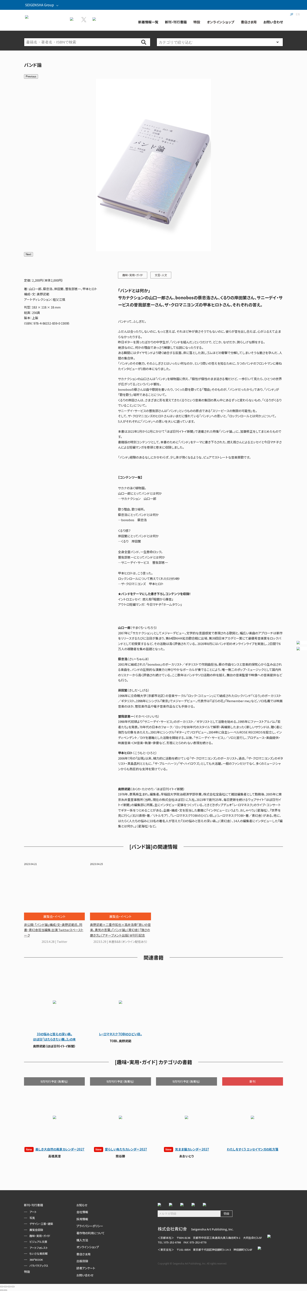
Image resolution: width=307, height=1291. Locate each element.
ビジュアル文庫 (38, 1242)
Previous (31, 76)
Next (28, 254)
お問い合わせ (84, 1275)
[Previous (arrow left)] (1, 1290)
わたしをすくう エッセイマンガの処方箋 (252, 1149)
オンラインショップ (87, 1247)
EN (298, 14)
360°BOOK (36, 1260)
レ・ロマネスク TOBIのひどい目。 (120, 1034)
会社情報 (82, 1212)
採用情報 (82, 1219)
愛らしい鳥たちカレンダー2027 (121, 1149)
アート (33, 1212)
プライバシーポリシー (89, 1226)
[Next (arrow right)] (5, 1290)
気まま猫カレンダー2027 (187, 1149)
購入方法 (82, 1240)
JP (291, 14)
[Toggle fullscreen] (9, 1286)
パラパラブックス (38, 1266)
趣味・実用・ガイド (132, 275)
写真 (32, 1218)
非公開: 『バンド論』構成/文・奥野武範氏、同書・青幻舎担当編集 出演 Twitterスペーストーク (53, 929)
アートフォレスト (38, 1248)
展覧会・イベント (54, 916)
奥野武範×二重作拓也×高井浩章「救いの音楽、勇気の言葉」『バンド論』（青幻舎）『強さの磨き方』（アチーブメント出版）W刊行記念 (120, 929)
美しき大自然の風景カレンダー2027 (55, 1149)
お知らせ (81, 1205)
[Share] (5, 1286)
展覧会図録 (36, 1230)
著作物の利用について (90, 1233)
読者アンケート (85, 1268)
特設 (27, 1272)
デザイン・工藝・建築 (41, 1224)
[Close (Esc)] (1, 1286)
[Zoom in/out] (13, 1286)
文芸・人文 (161, 275)
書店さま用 (83, 1254)
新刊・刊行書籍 (33, 1205)
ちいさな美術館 (38, 1254)
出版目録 (82, 1261)
